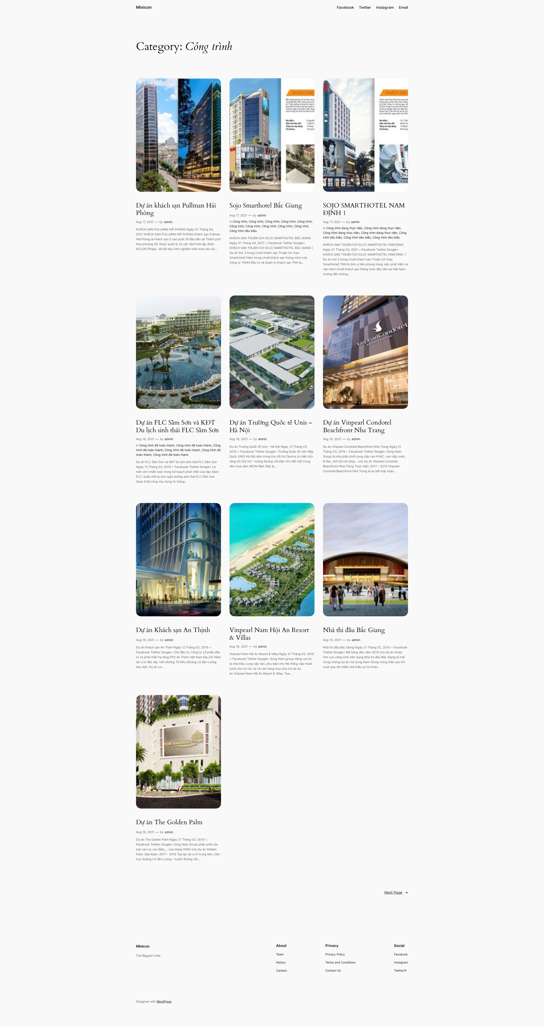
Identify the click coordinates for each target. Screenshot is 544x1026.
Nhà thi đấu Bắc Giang (354, 630)
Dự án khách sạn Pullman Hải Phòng (176, 209)
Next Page (396, 892)
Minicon (144, 7)
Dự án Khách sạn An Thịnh (173, 630)
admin (168, 222)
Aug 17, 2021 (145, 222)
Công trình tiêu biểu (243, 231)
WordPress (164, 1001)
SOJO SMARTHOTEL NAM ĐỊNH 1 (364, 209)
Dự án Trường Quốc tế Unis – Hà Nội (271, 426)
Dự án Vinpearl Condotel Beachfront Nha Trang (357, 426)
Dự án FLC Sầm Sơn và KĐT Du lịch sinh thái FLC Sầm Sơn (177, 426)
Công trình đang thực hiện (344, 228)
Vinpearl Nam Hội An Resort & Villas (269, 634)
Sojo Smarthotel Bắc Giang (266, 206)
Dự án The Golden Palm (169, 822)
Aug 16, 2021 (145, 439)
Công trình (240, 221)
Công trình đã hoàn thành (156, 445)
